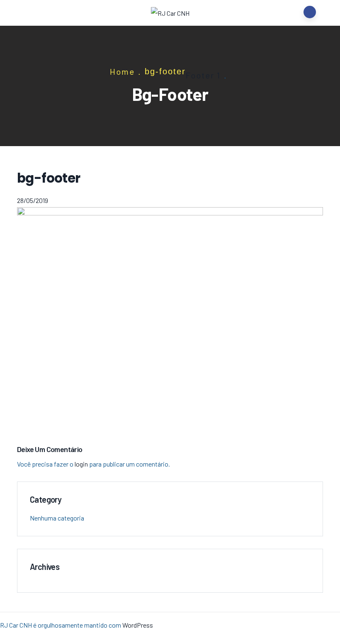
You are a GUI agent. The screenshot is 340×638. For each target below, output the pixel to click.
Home (122, 71)
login (81, 464)
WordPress (137, 625)
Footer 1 (203, 75)
